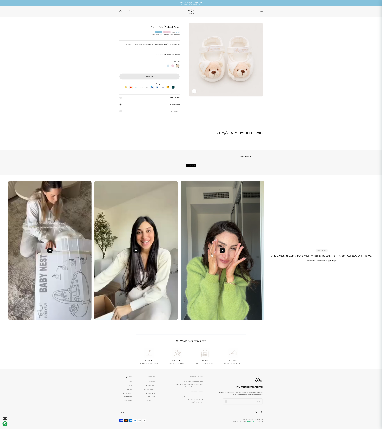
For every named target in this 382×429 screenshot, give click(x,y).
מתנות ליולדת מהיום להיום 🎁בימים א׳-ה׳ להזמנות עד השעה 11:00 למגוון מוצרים (191, 3)
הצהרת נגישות (128, 400)
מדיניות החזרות (150, 393)
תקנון (130, 382)
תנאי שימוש (151, 397)
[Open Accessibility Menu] (5, 419)
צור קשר (129, 389)
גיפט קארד (152, 382)
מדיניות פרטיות (151, 400)
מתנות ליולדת (128, 397)
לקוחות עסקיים (127, 393)
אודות (130, 385)
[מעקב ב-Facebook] (261, 412)
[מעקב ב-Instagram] (256, 412)
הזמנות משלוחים (150, 385)
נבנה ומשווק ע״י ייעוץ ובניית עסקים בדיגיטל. (248, 421)
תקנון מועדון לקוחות (149, 389)
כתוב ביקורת (191, 165)
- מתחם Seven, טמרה (196, 402)
